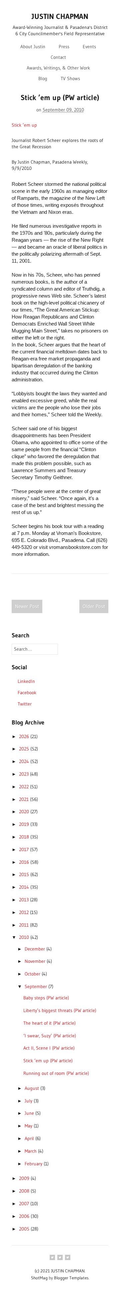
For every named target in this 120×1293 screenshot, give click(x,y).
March (31, 1151)
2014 (24, 887)
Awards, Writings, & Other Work (58, 68)
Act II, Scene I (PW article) (49, 1048)
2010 (24, 937)
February (34, 1164)
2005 (25, 1229)
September (36, 986)
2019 (24, 824)
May (29, 1126)
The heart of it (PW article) (49, 1023)
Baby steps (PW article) (46, 998)
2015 (24, 874)
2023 (24, 774)
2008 (25, 1191)
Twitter (25, 704)
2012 (24, 912)
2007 (24, 1204)
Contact (58, 57)
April (30, 1138)
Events (89, 47)
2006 (25, 1216)
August (32, 1088)
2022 (24, 787)
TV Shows (70, 78)
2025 (24, 749)
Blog (42, 78)
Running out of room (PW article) (56, 1073)
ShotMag (39, 1277)
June (30, 1113)
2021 (24, 799)
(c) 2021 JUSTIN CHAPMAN (60, 1270)
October (33, 974)
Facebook (27, 693)
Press (64, 47)
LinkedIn (26, 681)
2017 (24, 849)
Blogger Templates (71, 1277)
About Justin (32, 47)
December (35, 949)
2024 (24, 761)
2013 (24, 900)
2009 (25, 1178)
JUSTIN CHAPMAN (60, 16)
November (36, 961)
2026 (24, 736)
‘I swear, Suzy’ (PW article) (49, 1036)
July (29, 1101)
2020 (24, 812)
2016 (24, 862)
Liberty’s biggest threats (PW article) (59, 1010)
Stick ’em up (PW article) (48, 1061)
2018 (24, 837)
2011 (24, 925)
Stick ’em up (24, 125)
